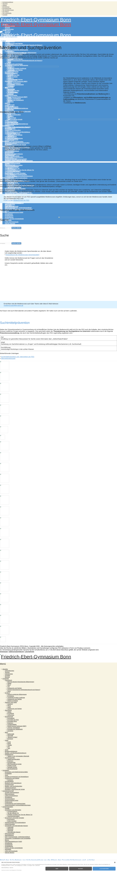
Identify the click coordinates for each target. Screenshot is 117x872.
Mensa (7, 840)
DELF (9, 40)
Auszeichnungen (10, 128)
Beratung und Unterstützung (14, 154)
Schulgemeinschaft (8, 162)
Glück (7, 105)
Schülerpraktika (11, 724)
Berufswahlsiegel (12, 139)
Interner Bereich (10, 223)
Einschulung (11, 819)
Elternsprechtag (10, 204)
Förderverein (9, 173)
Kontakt (4, 15)
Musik (9, 114)
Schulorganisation (8, 177)
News (9, 62)
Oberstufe (10, 201)
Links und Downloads (11, 222)
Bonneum (10, 109)
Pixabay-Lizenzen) (83, 648)
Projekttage (8, 773)
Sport (6, 130)
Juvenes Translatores (13, 727)
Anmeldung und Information (13, 810)
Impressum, (4, 651)
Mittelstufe (10, 829)
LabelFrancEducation (14, 114)
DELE (9, 705)
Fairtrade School (12, 138)
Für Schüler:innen (8, 10)
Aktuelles (5, 669)
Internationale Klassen (14, 203)
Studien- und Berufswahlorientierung (16, 124)
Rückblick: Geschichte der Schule (15, 160)
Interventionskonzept (8, 358)
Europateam (11, 718)
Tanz (8, 119)
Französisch (9, 51)
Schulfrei (8, 31)
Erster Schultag (11, 821)
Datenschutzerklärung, (16, 651)
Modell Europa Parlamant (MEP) (16, 726)
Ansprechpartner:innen (12, 171)
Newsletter (8, 220)
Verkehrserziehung (11, 158)
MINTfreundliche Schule (14, 119)
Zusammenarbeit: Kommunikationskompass (19, 176)
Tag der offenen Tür (13, 168)
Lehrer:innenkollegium (12, 166)
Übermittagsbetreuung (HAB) (14, 212)
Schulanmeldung (7, 2)
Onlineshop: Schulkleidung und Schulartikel (17, 838)
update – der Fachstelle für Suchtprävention (90, 96)
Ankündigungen (10, 41)
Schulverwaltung (10, 169)
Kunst (9, 742)
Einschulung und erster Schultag (15, 173)
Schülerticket (9, 215)
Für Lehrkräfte (6, 13)
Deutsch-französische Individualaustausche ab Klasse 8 (24, 60)
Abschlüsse (8, 710)
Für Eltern (5, 11)
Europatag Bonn (12, 721)
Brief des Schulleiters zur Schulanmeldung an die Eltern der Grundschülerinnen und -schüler (47, 860)
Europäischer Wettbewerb (15, 729)
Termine (4, 3)
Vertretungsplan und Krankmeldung (16, 178)
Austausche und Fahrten (15, 43)
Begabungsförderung (11, 122)
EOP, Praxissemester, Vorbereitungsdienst (18, 207)
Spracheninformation (13, 816)
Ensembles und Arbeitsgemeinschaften (17, 143)
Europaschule (6, 8)
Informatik (10, 106)
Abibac (4, 5)
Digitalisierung (9, 125)
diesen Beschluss (62, 650)
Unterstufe (10, 827)
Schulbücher (9, 214)
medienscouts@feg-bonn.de (13, 305)
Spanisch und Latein (11, 702)
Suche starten (16, 228)
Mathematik (11, 105)
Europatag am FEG (13, 719)
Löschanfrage (29, 651)
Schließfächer (9, 217)
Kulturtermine (9, 29)
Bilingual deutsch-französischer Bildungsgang (21, 52)
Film (8, 117)
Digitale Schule (12, 121)
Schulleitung (9, 168)
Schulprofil (5, 678)
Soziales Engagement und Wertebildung (17, 132)
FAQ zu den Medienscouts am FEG (17, 200)
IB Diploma (5, 7)
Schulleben (5, 141)
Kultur (6, 740)
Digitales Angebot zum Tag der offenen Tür (20, 170)
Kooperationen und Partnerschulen (16, 174)
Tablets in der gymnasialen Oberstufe (19, 127)
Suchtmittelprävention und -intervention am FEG (17, 357)
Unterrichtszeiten (10, 195)
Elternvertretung (10, 165)
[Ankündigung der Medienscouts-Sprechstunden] (22, 255)
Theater (9, 116)
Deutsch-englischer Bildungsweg (17, 65)
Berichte (7, 677)
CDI (8, 686)
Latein (9, 707)
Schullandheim (9, 152)
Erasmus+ (10, 131)
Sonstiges (10, 731)
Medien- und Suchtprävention (14, 141)
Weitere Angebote (12, 700)
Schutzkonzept (9, 155)
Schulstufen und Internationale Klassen (16, 825)
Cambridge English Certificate (16, 697)
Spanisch (10, 704)
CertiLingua (10, 715)
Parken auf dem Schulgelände (14, 218)
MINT (6, 732)
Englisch (7, 63)
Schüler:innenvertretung (12, 163)
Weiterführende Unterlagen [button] (9, 353)
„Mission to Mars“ (13, 108)
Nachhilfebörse (9, 206)
